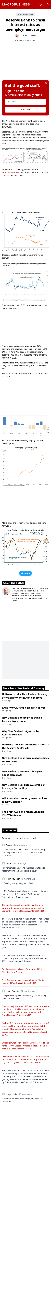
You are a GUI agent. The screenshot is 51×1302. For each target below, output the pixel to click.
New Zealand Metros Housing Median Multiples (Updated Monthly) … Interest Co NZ (24, 981)
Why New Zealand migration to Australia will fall (20, 732)
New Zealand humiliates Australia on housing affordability (23, 786)
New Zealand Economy (25, 14)
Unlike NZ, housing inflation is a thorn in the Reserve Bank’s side (25, 746)
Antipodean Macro (10, 172)
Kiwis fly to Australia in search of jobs (23, 707)
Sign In (42, 4)
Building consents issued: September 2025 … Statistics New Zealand (23, 970)
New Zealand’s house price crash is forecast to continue (22, 719)
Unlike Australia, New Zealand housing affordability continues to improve (25, 696)
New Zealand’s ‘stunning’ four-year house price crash (22, 773)
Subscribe (25, 109)
